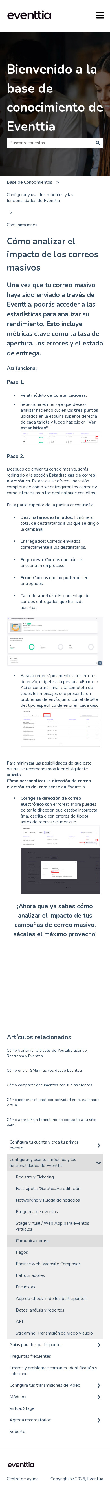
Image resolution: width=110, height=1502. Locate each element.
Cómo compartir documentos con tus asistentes (49, 1085)
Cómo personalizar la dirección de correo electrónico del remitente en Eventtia (49, 784)
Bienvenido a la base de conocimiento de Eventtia (55, 98)
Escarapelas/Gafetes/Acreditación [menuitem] (48, 1188)
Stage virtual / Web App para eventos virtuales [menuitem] (52, 1226)
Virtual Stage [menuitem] (22, 1408)
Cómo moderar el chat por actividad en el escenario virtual (53, 1102)
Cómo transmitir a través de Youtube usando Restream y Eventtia (47, 1053)
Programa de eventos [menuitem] (37, 1212)
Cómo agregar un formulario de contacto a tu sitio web (51, 1122)
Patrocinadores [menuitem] (30, 1275)
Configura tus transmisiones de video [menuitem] (45, 1385)
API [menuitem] (19, 1321)
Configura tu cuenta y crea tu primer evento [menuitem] (44, 1145)
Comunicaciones (22, 225)
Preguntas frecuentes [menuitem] (30, 1356)
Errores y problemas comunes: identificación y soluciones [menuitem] (53, 1371)
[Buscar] (98, 143)
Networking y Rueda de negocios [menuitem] (48, 1200)
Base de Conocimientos (29, 182)
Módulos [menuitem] (18, 1397)
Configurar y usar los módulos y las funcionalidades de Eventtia (40, 197)
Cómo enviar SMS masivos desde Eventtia (44, 1070)
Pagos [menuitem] (22, 1252)
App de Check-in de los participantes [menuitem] (51, 1298)
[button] (98, 1143)
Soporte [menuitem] (17, 1431)
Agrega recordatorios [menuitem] (30, 1420)
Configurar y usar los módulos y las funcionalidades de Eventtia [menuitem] (43, 1162)
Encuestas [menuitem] (25, 1287)
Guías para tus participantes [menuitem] (36, 1345)
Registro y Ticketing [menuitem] (35, 1177)
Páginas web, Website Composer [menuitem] (48, 1264)
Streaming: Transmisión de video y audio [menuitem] (54, 1333)
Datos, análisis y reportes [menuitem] (40, 1310)
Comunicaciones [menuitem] (32, 1241)
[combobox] (50, 143)
